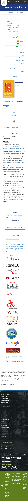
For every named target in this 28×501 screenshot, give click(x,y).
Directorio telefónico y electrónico (14, 454)
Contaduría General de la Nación (7, 444)
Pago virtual (3, 411)
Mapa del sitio (3, 454)
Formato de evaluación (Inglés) (14, 227)
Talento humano (4, 425)
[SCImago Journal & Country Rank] (15, 361)
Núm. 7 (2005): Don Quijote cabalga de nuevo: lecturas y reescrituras (14, 27)
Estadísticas (7, 127)
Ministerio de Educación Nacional (7, 448)
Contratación (3, 434)
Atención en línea (4, 396)
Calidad (2, 421)
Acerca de (21, 58)
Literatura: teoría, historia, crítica (13, 20)
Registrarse (10, 12)
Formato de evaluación (12, 224)
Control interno (4, 423)
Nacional (9, 1)
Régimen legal (3, 436)
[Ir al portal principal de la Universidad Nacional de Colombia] (4, 3)
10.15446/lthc (6, 381)
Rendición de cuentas (5, 427)
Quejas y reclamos (4, 402)
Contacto (22, 71)
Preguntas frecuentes (5, 400)
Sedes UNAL (17, 1)
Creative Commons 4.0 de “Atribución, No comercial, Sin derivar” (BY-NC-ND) (13, 164)
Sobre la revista (20, 60)
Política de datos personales (17, 68)
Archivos (10, 23)
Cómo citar (15, 127)
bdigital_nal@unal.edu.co (16, 479)
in (2, 467)
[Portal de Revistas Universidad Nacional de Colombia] (5, 24)
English (22, 44)
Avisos (22, 55)
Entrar (21, 12)
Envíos (22, 63)
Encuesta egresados (4, 409)
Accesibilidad (23, 454)
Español (22, 41)
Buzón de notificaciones (5, 438)
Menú (25, 1)
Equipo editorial (20, 66)
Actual (22, 49)
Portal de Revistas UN (17, 16)
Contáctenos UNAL (4, 398)
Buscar (15, 76)
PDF (7, 106)
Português (21, 47)
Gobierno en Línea (4, 446)
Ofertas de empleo (4, 415)
